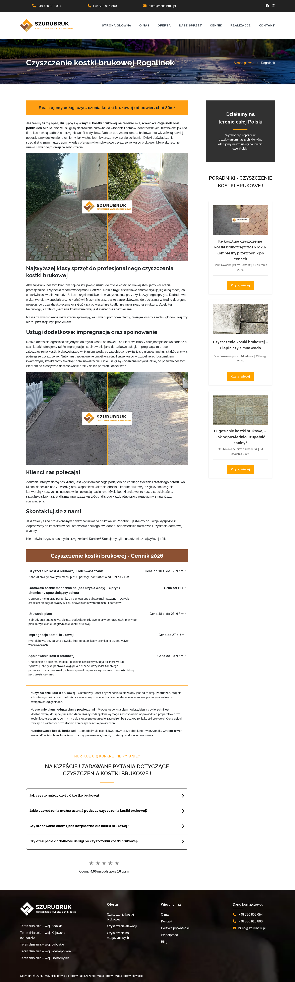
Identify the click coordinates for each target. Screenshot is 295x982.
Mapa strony (105, 975)
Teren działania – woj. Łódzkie (41, 926)
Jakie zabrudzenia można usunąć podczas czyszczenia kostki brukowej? (89, 811)
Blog (164, 942)
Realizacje (240, 25)
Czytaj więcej (240, 285)
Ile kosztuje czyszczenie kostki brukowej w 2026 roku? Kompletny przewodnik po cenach (240, 250)
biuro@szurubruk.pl (162, 6)
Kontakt (267, 25)
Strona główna (116, 25)
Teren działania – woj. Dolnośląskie (44, 958)
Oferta (164, 25)
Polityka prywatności (175, 928)
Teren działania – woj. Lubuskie (42, 944)
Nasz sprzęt (190, 25)
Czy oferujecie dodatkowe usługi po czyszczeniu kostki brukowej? (84, 841)
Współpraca (169, 935)
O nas (144, 25)
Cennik (216, 25)
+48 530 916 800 (105, 6)
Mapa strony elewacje (129, 975)
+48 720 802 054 (49, 6)
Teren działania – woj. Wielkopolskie (45, 951)
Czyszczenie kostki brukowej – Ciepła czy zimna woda (240, 345)
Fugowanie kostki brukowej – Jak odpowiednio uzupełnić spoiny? (240, 437)
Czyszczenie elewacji (122, 926)
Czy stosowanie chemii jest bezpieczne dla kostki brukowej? (79, 826)
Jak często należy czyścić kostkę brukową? (64, 795)
